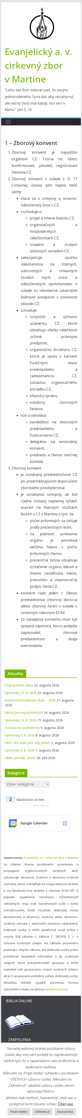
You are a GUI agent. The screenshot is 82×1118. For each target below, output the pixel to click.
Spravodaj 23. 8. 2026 (20, 693)
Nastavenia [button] (65, 1112)
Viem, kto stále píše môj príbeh (27, 743)
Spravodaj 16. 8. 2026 (20, 720)
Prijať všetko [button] (18, 1112)
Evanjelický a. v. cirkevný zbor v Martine (38, 65)
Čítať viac (65, 1104)
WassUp (45, 805)
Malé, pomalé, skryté (20, 758)
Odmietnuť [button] (42, 1112)
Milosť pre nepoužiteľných (24, 712)
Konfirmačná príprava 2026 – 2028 (30, 700)
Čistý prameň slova (19, 685)
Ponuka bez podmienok (22, 727)
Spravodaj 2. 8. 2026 (20, 750)
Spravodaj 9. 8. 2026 (20, 735)
